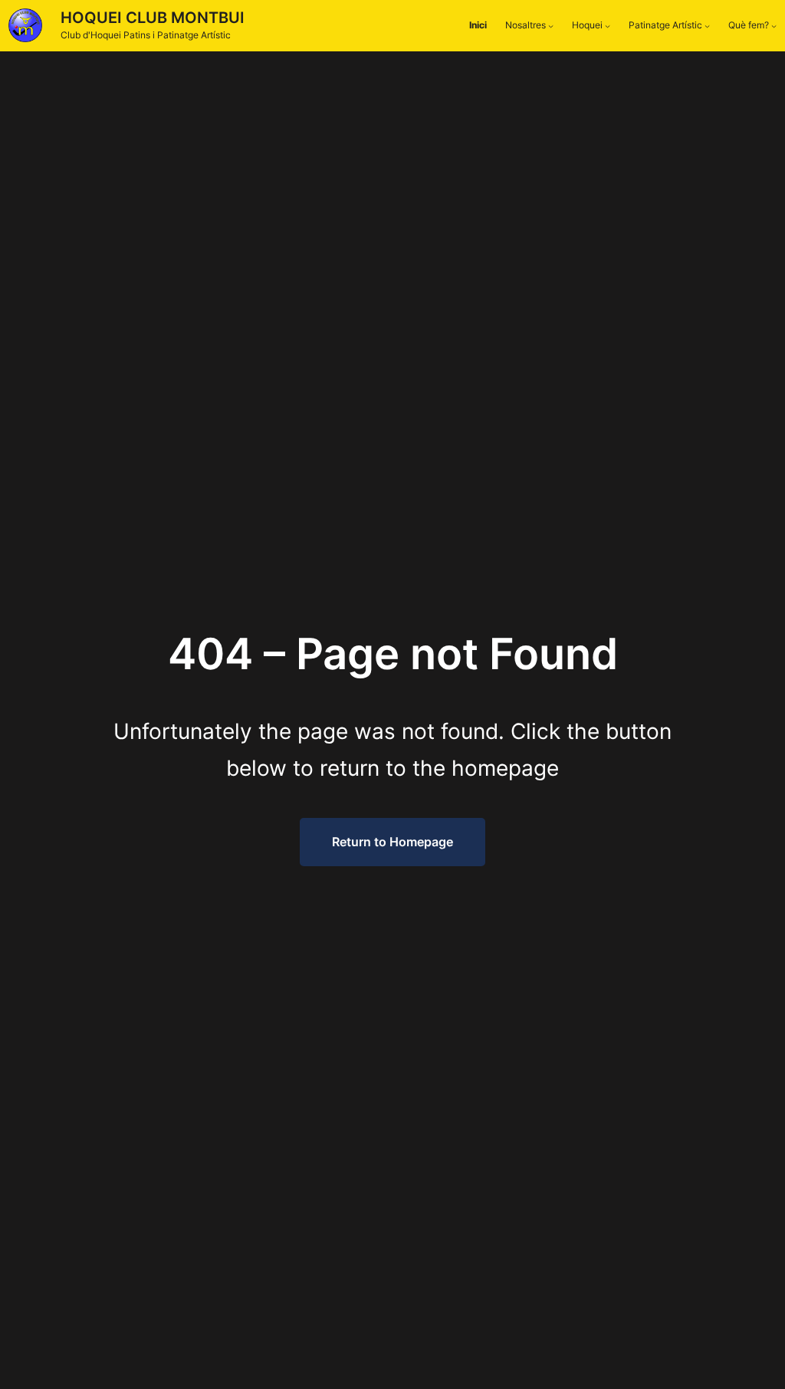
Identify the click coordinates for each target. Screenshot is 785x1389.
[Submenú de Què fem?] (774, 25)
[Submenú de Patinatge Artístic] (707, 25)
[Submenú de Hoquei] (607, 25)
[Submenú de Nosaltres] (550, 25)
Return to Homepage (392, 841)
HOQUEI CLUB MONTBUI (153, 17)
